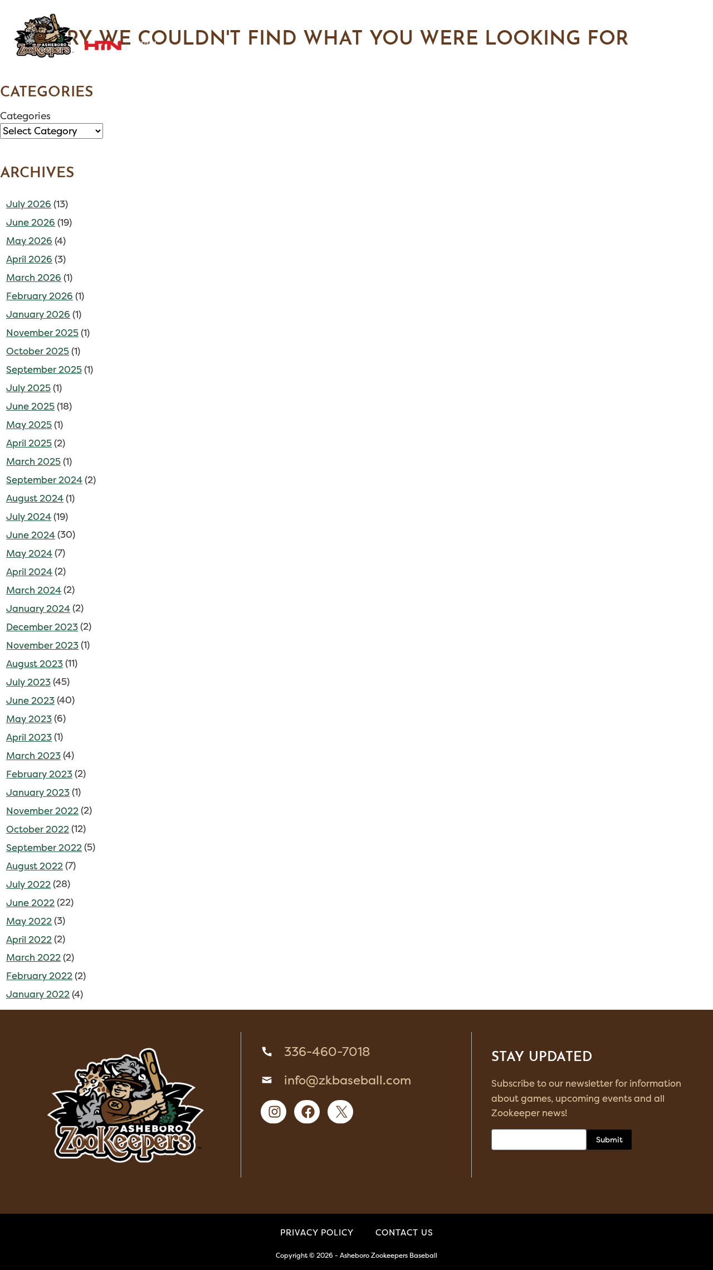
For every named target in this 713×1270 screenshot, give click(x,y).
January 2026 (38, 314)
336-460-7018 (327, 1051)
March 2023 (33, 756)
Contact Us (404, 1232)
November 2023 (42, 645)
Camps (358, 22)
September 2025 (44, 369)
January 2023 (38, 792)
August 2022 (34, 866)
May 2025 (29, 425)
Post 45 (401, 22)
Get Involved (513, 22)
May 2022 (29, 921)
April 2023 (29, 737)
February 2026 (39, 296)
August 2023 (34, 664)
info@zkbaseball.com (347, 1080)
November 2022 (42, 811)
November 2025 (42, 333)
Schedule (161, 22)
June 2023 (30, 700)
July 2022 (28, 884)
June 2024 (30, 535)
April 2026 (29, 259)
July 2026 (28, 204)
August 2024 (35, 498)
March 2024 (33, 590)
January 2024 (38, 608)
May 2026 (29, 241)
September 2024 (44, 480)
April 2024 (29, 572)
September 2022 (44, 847)
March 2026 (33, 277)
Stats (218, 22)
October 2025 (37, 351)
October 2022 (37, 829)
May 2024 (29, 553)
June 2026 (30, 222)
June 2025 (30, 406)
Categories (25, 116)
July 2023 (28, 682)
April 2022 (29, 939)
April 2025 (29, 443)
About (445, 22)
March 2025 (33, 461)
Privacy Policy (317, 1232)
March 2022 (33, 957)
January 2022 (38, 994)
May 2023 (29, 719)
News (579, 22)
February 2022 (39, 976)
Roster (98, 22)
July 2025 (28, 388)
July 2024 (28, 516)
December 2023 (42, 627)
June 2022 (30, 903)
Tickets (270, 22)
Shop (321, 22)
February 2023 (39, 774)
